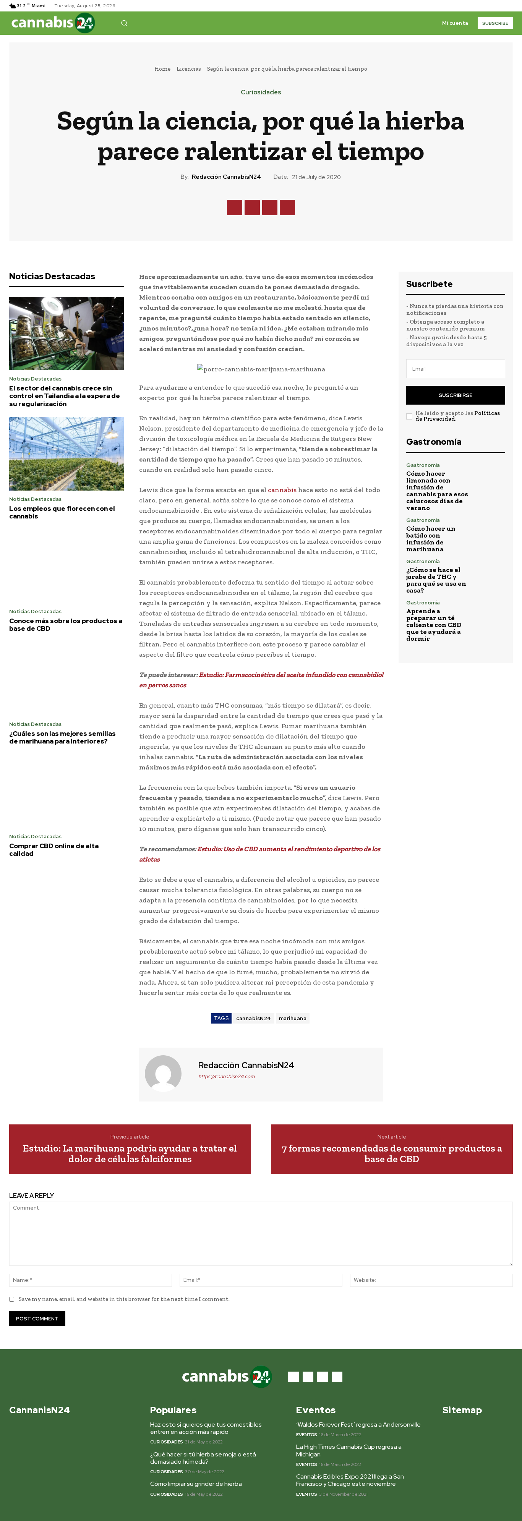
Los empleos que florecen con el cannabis (62, 512)
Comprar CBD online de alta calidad (54, 850)
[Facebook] (480, 5)
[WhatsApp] (287, 207)
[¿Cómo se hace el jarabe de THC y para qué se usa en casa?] (490, 574)
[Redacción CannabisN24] (168, 1073)
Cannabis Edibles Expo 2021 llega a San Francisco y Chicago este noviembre (350, 1480)
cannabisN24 (253, 1018)
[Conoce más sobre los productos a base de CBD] (66, 566)
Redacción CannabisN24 (226, 176)
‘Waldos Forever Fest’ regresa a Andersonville (358, 1425)
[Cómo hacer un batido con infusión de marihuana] (490, 532)
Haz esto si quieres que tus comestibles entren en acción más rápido (206, 1428)
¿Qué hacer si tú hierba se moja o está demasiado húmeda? (203, 1458)
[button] (124, 22)
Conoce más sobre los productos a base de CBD (65, 625)
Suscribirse (455, 395)
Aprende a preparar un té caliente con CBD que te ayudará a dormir (434, 625)
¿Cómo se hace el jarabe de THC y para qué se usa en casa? (436, 579)
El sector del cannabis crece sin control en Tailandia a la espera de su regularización (64, 396)
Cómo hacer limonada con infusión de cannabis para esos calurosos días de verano (437, 490)
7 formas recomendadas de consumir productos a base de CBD (392, 1154)
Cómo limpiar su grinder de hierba (196, 1484)
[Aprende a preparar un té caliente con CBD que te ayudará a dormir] (490, 615)
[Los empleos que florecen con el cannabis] (66, 454)
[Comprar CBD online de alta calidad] (66, 791)
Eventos (306, 1435)
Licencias (189, 68)
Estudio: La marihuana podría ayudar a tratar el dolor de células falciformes (130, 1154)
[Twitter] (499, 5)
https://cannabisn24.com (226, 1076)
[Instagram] (489, 5)
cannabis (282, 490)
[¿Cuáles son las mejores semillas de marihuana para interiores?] (66, 679)
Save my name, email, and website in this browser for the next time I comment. (124, 1299)
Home (162, 68)
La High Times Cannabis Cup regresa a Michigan (349, 1450)
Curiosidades (261, 92)
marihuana (293, 1018)
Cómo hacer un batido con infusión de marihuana (431, 538)
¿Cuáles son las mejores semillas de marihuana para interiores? (62, 737)
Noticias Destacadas (35, 378)
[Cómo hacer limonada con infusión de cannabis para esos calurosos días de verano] (490, 477)
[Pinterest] (269, 207)
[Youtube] (508, 5)
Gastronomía (423, 465)
